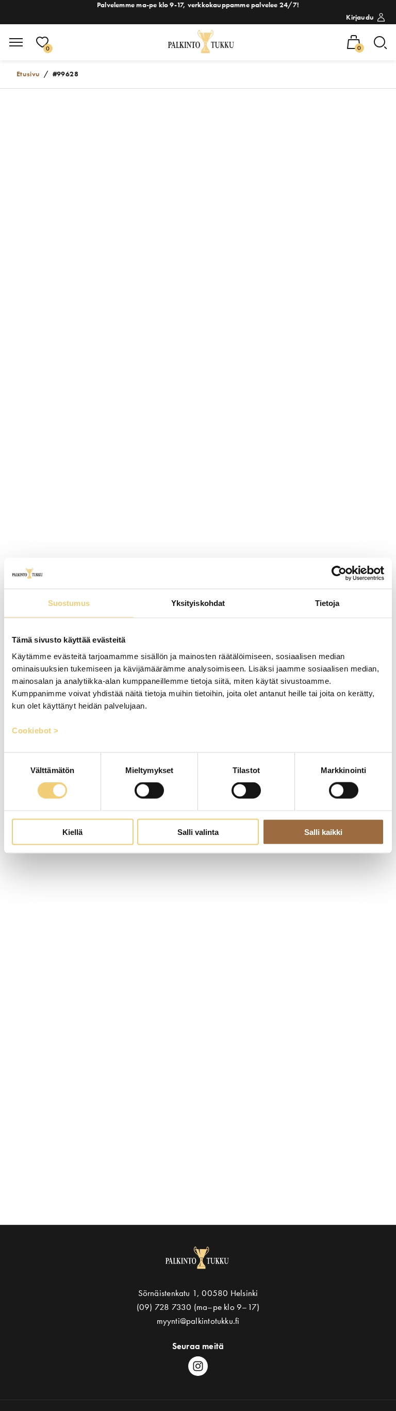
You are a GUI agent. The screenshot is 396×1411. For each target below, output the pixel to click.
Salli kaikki (323, 831)
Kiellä (72, 831)
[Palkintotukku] (202, 42)
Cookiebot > (35, 730)
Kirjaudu (360, 17)
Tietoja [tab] (327, 603)
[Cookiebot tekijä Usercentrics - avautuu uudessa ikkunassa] (339, 573)
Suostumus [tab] (69, 603)
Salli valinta (198, 831)
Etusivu (28, 73)
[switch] (149, 790)
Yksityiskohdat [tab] (198, 603)
